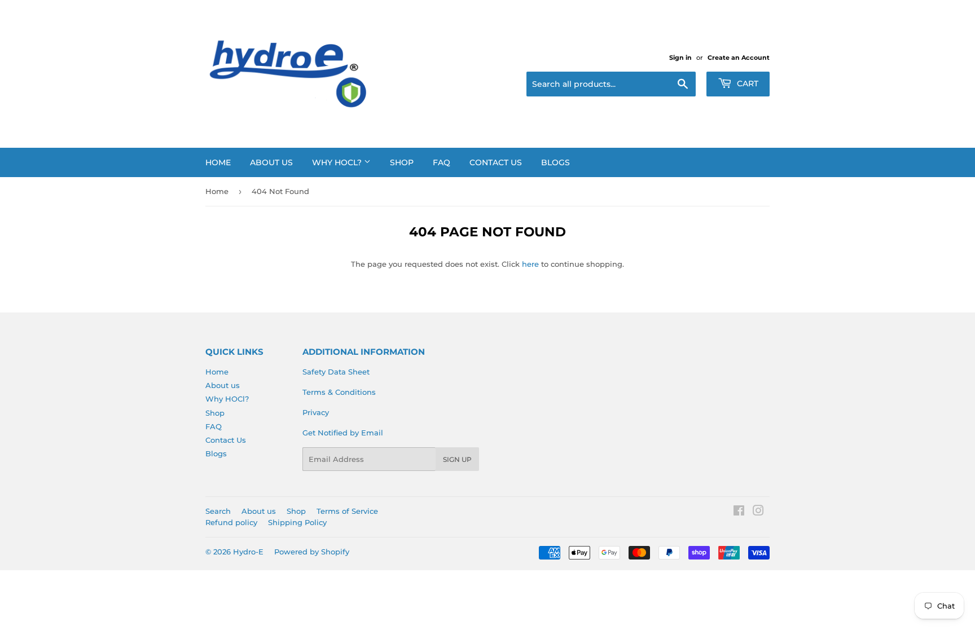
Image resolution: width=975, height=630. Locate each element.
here (530, 263)
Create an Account (739, 57)
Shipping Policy (297, 522)
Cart (746, 83)
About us (271, 162)
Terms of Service (347, 511)
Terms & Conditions (339, 391)
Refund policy (231, 522)
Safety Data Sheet (336, 371)
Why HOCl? (338, 162)
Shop (402, 162)
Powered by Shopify (311, 551)
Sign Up (457, 459)
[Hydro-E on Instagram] (758, 512)
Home (218, 162)
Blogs (555, 162)
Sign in (680, 57)
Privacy (315, 412)
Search (218, 511)
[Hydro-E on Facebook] (739, 512)
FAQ (441, 162)
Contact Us (495, 162)
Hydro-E (248, 551)
